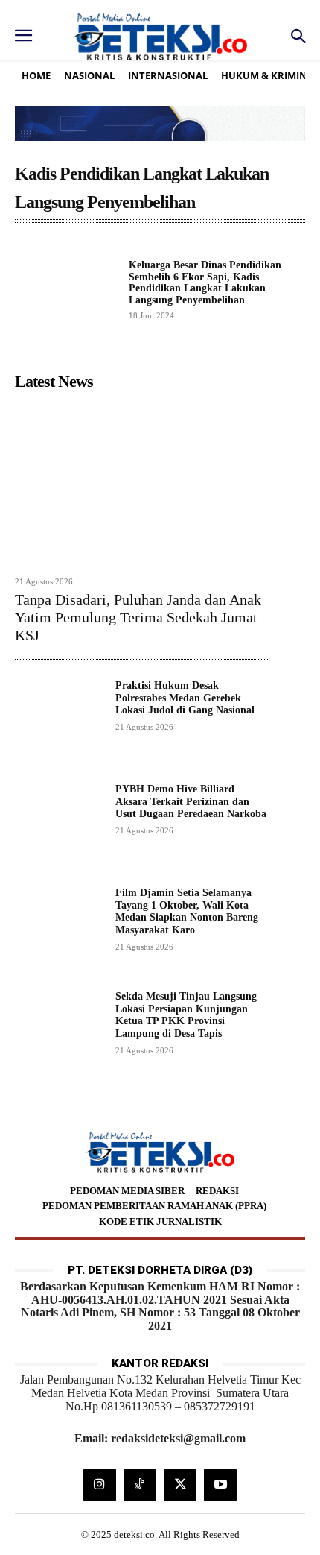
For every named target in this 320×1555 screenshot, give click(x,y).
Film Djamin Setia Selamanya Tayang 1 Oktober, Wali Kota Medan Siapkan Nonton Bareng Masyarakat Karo (186, 911)
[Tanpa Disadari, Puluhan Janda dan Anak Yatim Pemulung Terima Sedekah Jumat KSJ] (141, 482)
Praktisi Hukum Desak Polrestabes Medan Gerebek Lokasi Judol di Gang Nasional (185, 698)
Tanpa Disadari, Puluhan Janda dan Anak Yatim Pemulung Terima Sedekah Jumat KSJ (138, 617)
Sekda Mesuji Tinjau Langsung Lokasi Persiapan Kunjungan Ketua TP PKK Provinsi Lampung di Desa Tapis (186, 1015)
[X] (180, 1485)
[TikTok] (140, 1485)
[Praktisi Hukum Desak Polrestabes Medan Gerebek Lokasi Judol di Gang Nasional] (59, 724)
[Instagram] (99, 1485)
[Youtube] (220, 1485)
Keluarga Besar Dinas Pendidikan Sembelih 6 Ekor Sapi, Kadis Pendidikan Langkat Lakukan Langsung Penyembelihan (205, 282)
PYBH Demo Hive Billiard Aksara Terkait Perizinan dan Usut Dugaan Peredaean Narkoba (190, 801)
